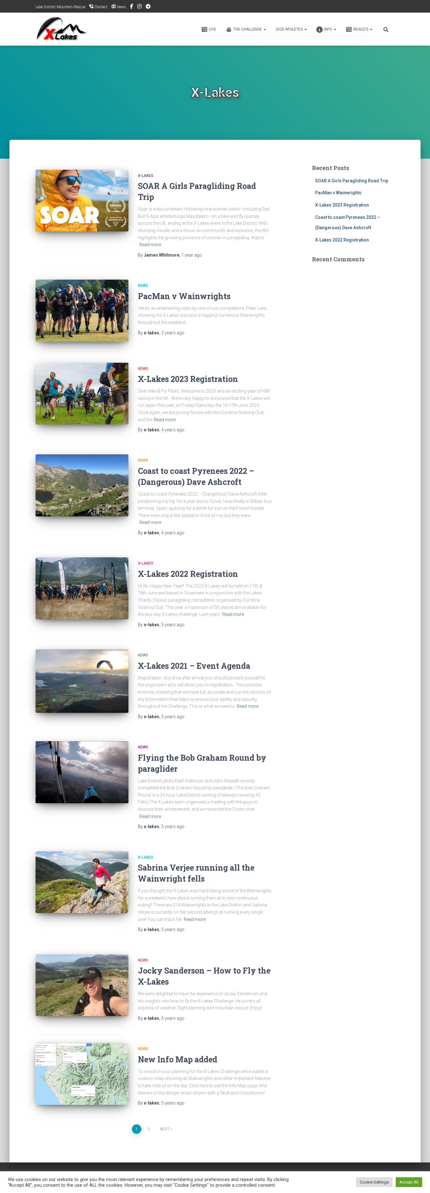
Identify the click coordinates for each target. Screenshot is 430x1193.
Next (164, 1129)
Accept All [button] (408, 1182)
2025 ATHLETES (289, 29)
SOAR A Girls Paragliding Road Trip (351, 180)
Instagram (139, 7)
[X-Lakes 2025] (63, 29)
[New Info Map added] (82, 1074)
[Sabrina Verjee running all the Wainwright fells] (82, 882)
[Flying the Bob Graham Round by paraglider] (82, 772)
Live (212, 29)
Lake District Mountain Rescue (60, 7)
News (143, 285)
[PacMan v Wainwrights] (82, 311)
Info (328, 29)
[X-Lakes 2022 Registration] (82, 588)
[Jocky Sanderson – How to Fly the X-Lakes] (82, 985)
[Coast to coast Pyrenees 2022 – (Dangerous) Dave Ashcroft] (82, 485)
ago (191, 255)
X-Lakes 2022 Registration (188, 574)
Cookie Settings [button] (374, 1182)
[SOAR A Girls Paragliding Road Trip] (82, 201)
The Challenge (248, 29)
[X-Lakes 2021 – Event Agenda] (82, 681)
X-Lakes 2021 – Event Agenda (194, 666)
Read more (150, 244)
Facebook (131, 7)
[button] (264, 29)
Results (361, 29)
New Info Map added (177, 1059)
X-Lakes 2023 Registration (188, 379)
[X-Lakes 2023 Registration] (82, 394)
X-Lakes (145, 175)
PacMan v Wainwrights (184, 296)
